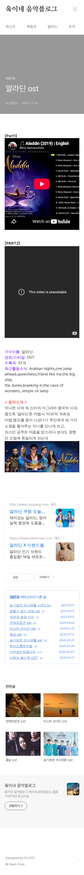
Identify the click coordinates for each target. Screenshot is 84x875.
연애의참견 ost (21, 623)
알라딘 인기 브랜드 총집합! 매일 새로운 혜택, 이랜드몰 (26, 554)
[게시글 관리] (28, 577)
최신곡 (10, 26)
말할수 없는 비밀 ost (25, 611)
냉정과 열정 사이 (22, 617)
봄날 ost (16, 634)
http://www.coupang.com (29, 504)
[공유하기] (22, 577)
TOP (74, 860)
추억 (72, 26)
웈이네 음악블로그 (31, 9)
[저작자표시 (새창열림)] (55, 577)
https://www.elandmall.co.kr (31, 538)
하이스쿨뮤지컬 (21, 646)
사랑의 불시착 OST (24, 658)
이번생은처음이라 (23, 652)
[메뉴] (74, 9)
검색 (64, 9)
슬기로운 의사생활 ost (26, 640)
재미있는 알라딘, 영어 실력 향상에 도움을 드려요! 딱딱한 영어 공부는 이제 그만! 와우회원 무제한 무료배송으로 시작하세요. (28, 520)
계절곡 (31, 26)
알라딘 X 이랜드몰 (27, 545)
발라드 (52, 26)
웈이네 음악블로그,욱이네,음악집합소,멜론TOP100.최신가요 (31, 794)
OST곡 (14, 597)
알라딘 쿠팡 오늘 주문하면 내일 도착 (28, 511)
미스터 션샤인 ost (23, 628)
